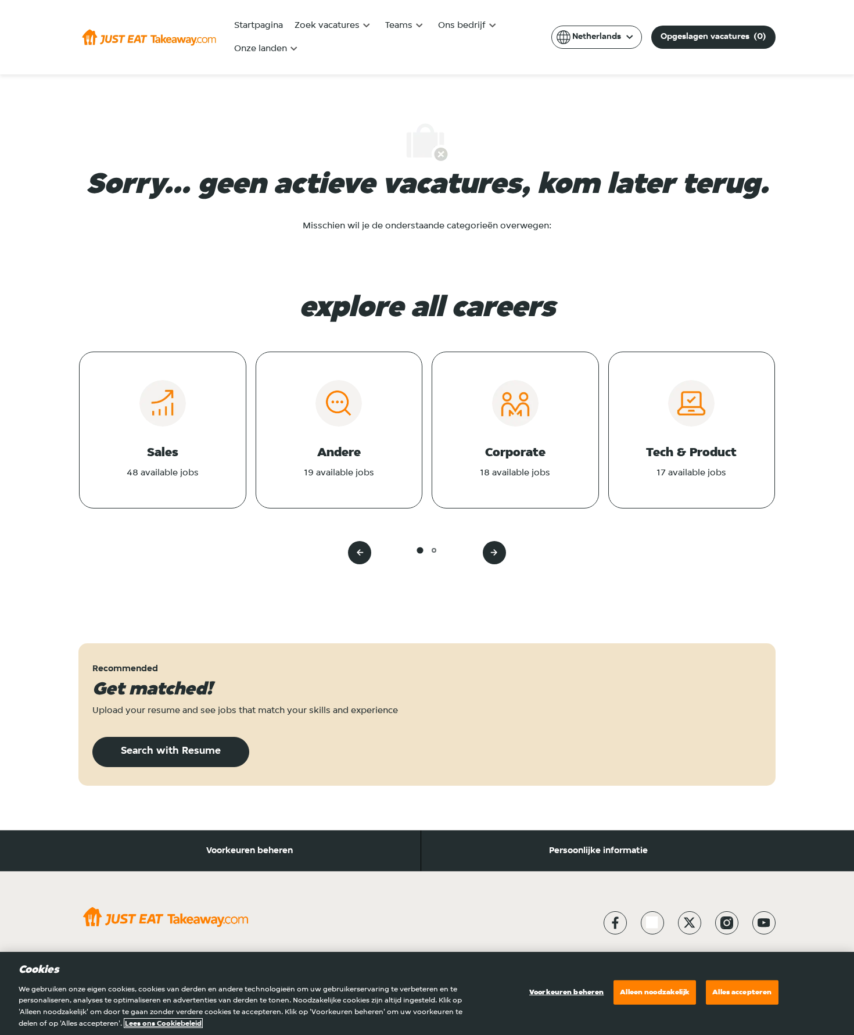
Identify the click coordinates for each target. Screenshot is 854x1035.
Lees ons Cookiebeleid (163, 1023)
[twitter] (689, 922)
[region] (427, 993)
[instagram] (726, 922)
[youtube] (764, 922)
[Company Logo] (149, 37)
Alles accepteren (742, 992)
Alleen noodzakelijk (654, 992)
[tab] (420, 550)
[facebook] (615, 922)
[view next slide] (494, 552)
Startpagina (258, 25)
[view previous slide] (359, 552)
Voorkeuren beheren (249, 850)
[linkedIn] (652, 922)
